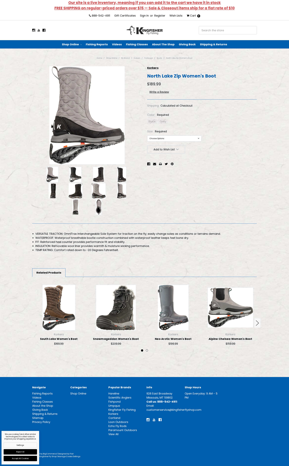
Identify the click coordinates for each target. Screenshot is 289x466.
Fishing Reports (97, 44)
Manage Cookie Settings (69, 456)
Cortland (114, 418)
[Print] (160, 163)
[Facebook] (148, 163)
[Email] (154, 163)
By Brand (125, 58)
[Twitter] (166, 163)
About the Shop (163, 44)
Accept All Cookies (20, 458)
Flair (72, 453)
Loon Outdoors (118, 422)
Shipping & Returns (213, 44)
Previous (32, 323)
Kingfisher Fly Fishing (122, 410)
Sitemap (38, 418)
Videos (117, 44)
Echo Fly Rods (117, 426)
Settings (20, 445)
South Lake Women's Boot (59, 339)
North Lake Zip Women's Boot (179, 58)
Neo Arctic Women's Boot (173, 339)
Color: (158, 115)
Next (257, 323)
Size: (157, 131)
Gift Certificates (125, 15)
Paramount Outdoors (122, 430)
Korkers (137, 58)
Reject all (20, 451)
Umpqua (114, 406)
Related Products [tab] (48, 272)
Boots (159, 58)
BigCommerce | (50, 453)
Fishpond (114, 402)
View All (113, 434)
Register (159, 15)
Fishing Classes (137, 44)
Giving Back (187, 44)
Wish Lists (175, 15)
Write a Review (159, 92)
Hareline (113, 393)
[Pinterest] (172, 163)
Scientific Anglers (119, 397)
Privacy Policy (41, 422)
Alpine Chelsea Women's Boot (230, 339)
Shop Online (70, 44)
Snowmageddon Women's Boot (116, 339)
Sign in (144, 15)
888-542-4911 (100, 15)
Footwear (148, 58)
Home (99, 58)
